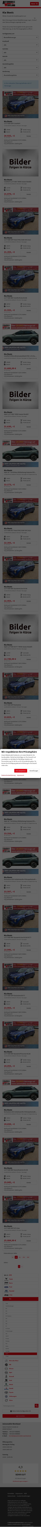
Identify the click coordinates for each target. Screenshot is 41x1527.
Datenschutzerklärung (8, 775)
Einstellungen (34, 771)
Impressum (20, 775)
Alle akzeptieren (21, 771)
